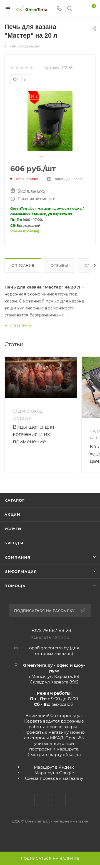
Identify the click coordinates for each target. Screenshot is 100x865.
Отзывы (59, 265)
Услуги (12, 528)
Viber (71, 800)
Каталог (14, 500)
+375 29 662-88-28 (51, 630)
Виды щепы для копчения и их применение (33, 434)
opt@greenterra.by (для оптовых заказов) (54, 650)
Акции (12, 514)
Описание (22, 265)
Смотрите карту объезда (54, 754)
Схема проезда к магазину (54, 778)
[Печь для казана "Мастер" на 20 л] (50, 121)
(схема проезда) (24, 231)
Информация (20, 571)
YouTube (57, 800)
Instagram (43, 800)
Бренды (13, 543)
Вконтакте (29, 800)
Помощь (14, 585)
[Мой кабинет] (80, 8)
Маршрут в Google (54, 772)
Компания (17, 557)
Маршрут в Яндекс (54, 767)
